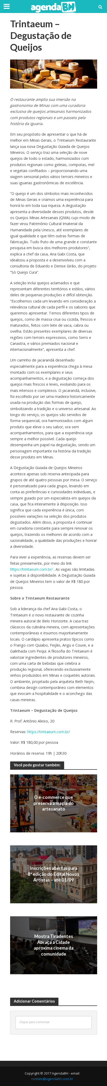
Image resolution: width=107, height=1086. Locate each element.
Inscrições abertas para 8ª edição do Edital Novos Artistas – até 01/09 (53, 874)
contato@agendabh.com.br (52, 1079)
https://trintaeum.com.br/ (31, 569)
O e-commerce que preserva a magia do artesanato (54, 803)
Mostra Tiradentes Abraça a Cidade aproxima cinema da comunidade (53, 945)
